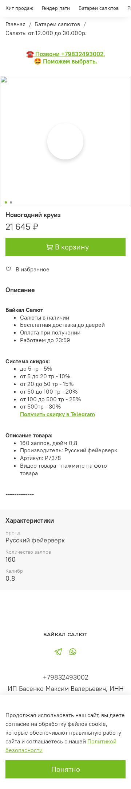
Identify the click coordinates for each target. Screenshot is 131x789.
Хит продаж (19, 8)
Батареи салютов (99, 8)
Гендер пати (56, 8)
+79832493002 (65, 677)
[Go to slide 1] (6, 202)
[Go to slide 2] (11, 202)
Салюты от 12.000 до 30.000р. (46, 32)
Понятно (65, 769)
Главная (15, 24)
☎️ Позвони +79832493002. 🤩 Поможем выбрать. (65, 58)
